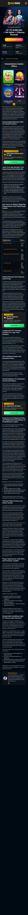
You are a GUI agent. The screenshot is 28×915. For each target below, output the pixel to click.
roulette (16, 434)
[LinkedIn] (9, 683)
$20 (21, 270)
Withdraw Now (14, 413)
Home (2, 58)
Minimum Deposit (7, 270)
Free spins (4, 175)
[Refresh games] (14, 104)
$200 (8, 131)
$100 (9, 129)
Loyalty (5, 340)
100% (22, 137)
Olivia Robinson (12, 673)
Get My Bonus (14, 162)
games (3, 224)
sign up (13, 106)
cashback (14, 343)
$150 (19, 307)
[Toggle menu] (26, 3)
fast (20, 348)
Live (3, 393)
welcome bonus (10, 211)
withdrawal (17, 237)
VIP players (9, 367)
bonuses (7, 138)
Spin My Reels (14, 325)
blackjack (10, 434)
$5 (11, 447)
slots (17, 520)
